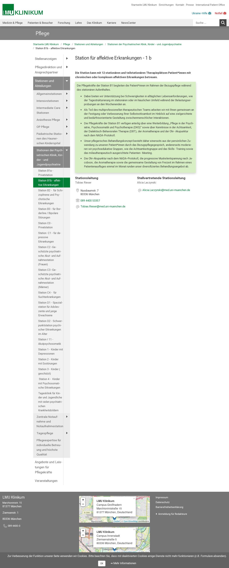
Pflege (42, 33)
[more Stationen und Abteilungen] (66, 80)
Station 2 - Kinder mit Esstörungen (48, 361)
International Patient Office (210, 5)
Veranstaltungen (46, 481)
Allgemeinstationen (49, 94)
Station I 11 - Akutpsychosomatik (49, 341)
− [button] (83, 504)
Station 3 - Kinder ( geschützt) (49, 371)
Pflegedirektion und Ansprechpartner (48, 69)
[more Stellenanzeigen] (66, 58)
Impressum (162, 497)
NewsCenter (128, 22)
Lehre (78, 22)
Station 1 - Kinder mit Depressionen (50, 351)
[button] (102, 206)
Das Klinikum (94, 22)
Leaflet (117, 521)
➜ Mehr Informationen (123, 563)
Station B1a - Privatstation (45, 173)
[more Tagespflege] (66, 433)
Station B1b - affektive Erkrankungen (49, 182)
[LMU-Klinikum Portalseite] (23, 10)
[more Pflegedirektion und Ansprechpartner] (66, 67)
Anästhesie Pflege (48, 119)
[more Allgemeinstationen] (66, 93)
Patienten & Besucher (40, 22)
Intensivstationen (48, 101)
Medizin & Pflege (13, 22)
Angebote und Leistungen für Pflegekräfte (48, 467)
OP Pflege (43, 126)
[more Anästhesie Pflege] (66, 119)
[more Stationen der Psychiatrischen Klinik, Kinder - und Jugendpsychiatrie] (66, 150)
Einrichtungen (166, 5)
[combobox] (209, 22)
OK (101, 563)
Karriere (111, 22)
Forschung (64, 22)
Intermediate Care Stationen (48, 110)
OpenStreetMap (130, 521)
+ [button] (83, 499)
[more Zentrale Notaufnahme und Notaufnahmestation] (66, 416)
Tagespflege (45, 433)
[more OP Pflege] (66, 126)
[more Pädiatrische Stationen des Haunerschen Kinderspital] (66, 133)
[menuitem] (13, 22)
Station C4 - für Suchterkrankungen (49, 295)
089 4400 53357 (90, 200)
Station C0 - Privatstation (45, 225)
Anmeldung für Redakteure (172, 514)
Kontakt (180, 5)
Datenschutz (163, 502)
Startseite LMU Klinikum (144, 5)
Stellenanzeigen (46, 59)
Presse (190, 5)
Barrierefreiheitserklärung (169, 507)
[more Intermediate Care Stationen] (66, 108)
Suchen (222, 22)
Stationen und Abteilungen (88, 44)
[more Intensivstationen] (66, 101)
